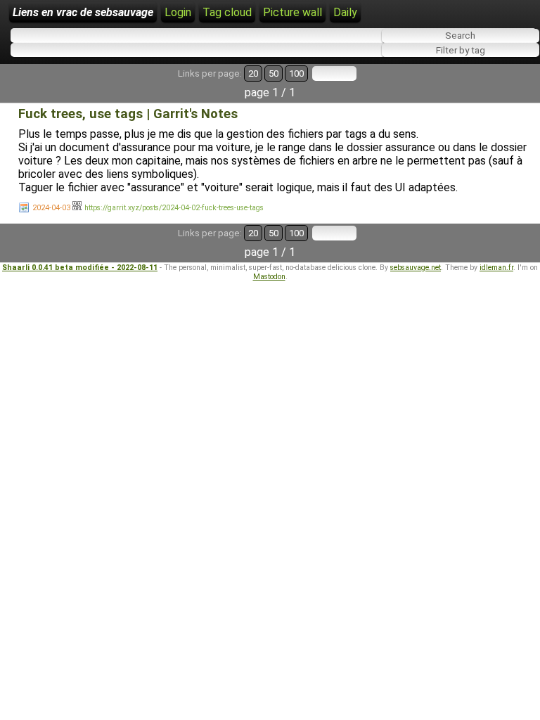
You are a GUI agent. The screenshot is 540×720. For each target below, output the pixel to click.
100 (296, 73)
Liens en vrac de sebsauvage (83, 12)
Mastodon (269, 276)
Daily (345, 12)
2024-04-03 (51, 207)
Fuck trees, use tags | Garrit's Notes (128, 114)
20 (253, 73)
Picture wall (292, 12)
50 (273, 73)
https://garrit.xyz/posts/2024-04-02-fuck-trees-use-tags (174, 207)
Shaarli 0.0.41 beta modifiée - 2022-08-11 (80, 267)
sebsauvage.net (415, 267)
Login (178, 12)
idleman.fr (496, 267)
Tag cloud (227, 12)
